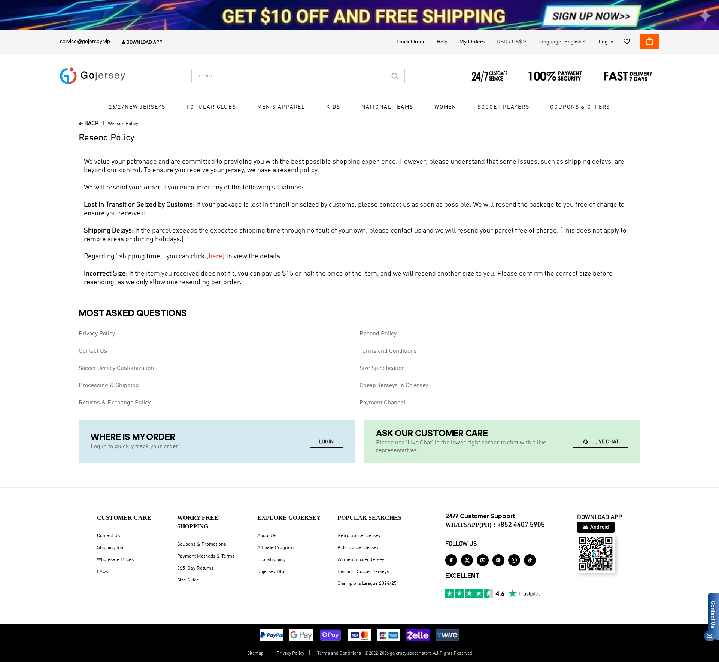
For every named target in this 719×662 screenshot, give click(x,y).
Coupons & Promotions (201, 544)
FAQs (102, 571)
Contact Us (93, 351)
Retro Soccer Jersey (358, 535)
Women (445, 107)
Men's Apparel (281, 107)
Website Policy (123, 123)
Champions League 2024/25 (367, 583)
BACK (89, 124)
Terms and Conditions (388, 351)
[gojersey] (92, 76)
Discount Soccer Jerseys (363, 571)
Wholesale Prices (115, 559)
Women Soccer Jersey (360, 559)
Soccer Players (503, 107)
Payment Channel (383, 403)
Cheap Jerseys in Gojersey (394, 386)
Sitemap (255, 653)
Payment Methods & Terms (205, 556)
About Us (266, 535)
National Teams (387, 107)
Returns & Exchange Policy (115, 403)
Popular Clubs (211, 107)
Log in (606, 42)
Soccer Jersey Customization (116, 368)
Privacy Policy (97, 334)
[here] (215, 256)
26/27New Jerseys (137, 107)
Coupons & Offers (580, 107)
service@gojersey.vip (85, 41)
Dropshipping (271, 559)
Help (442, 42)
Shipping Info (111, 547)
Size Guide (188, 580)
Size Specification (382, 368)
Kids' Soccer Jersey (358, 547)
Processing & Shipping (109, 386)
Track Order (410, 42)
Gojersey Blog (272, 571)
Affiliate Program (275, 547)
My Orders (472, 42)
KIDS (333, 107)
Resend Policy (378, 334)
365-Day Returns (195, 568)
